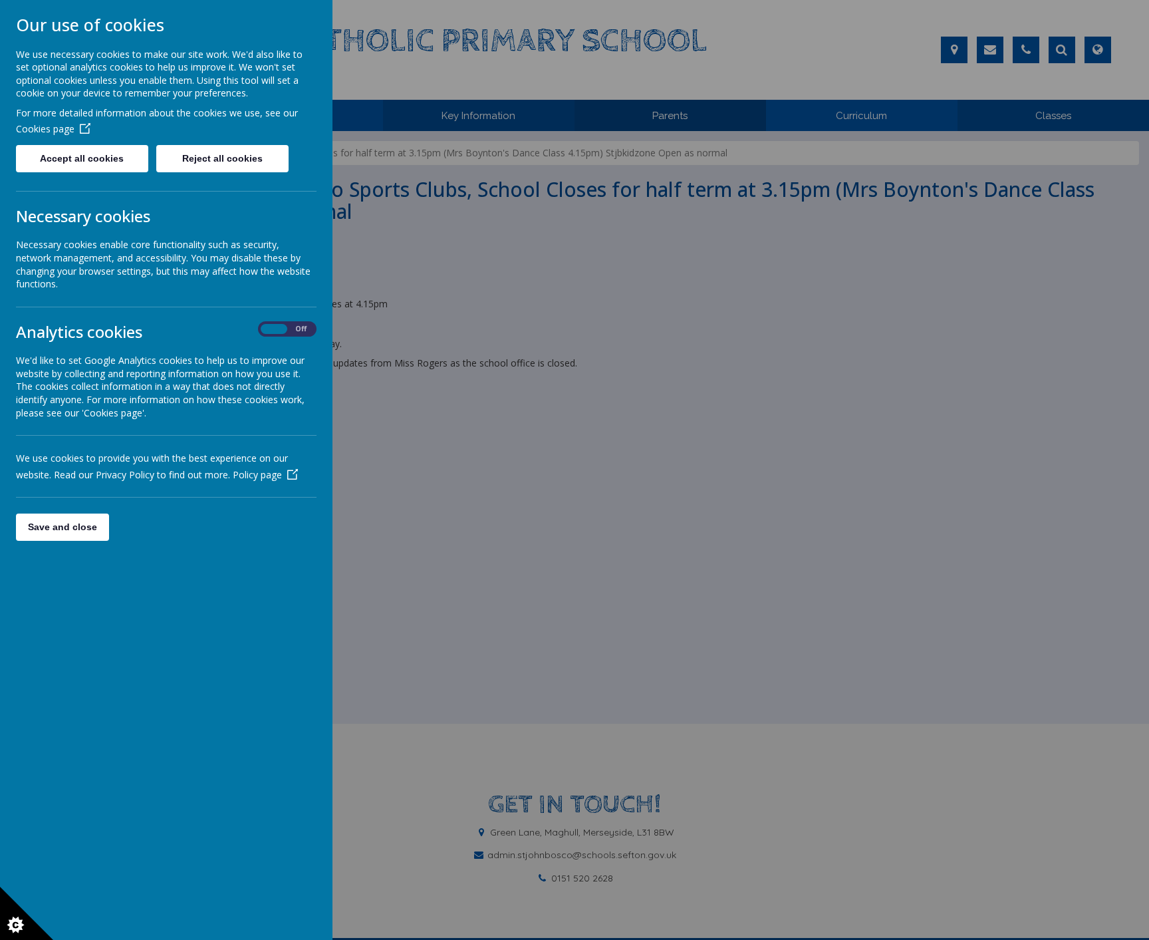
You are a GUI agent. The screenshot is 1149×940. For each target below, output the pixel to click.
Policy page (257, 474)
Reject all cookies (222, 158)
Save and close (62, 527)
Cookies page (45, 128)
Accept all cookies (82, 158)
